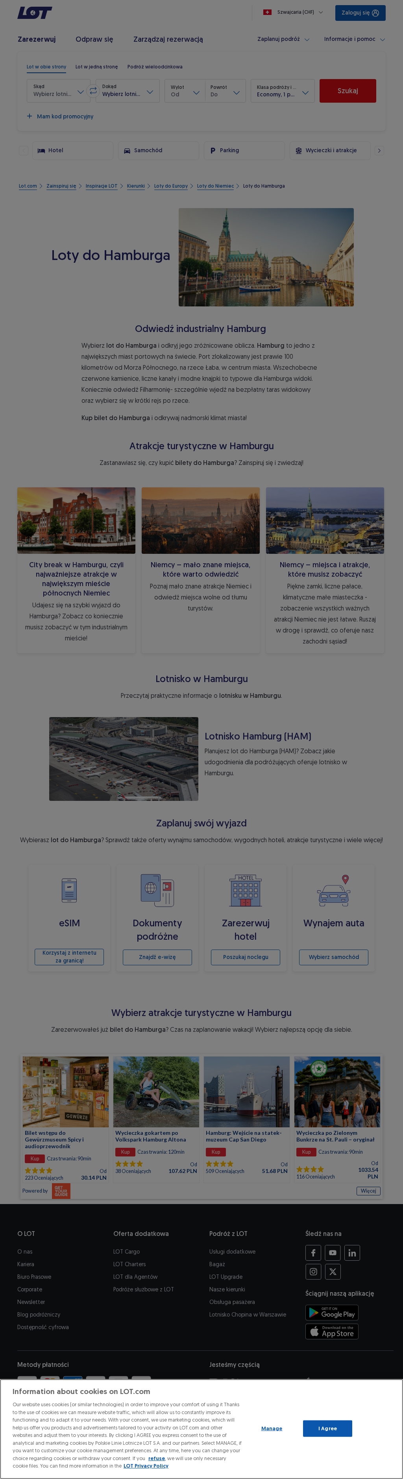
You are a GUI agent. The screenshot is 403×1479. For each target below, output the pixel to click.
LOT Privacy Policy (146, 1466)
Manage (272, 1428)
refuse (156, 1458)
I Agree (327, 1428)
